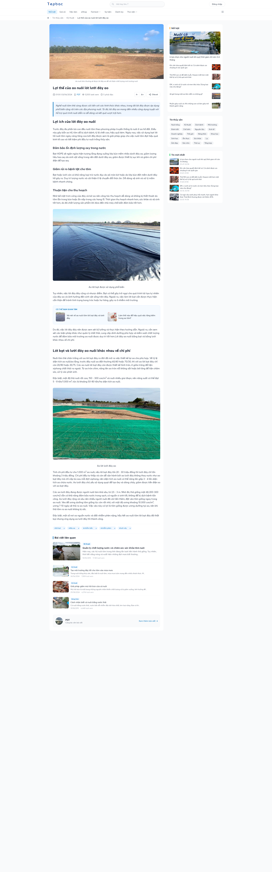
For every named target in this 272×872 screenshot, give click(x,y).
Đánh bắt (175, 129)
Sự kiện (108, 12)
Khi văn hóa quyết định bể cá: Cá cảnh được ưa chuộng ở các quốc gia (188, 66)
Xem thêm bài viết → (148, 621)
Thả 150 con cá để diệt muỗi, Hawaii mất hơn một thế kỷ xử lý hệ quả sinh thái (189, 76)
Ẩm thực (186, 138)
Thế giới (190, 134)
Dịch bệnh (199, 125)
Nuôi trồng (175, 125)
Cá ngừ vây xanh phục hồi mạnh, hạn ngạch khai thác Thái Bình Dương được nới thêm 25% (199, 196)
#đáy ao (72, 528)
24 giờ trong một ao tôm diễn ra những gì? (186, 94)
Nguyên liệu (199, 129)
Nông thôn (202, 134)
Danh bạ (119, 12)
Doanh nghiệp (176, 134)
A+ (142, 94)
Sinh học (174, 138)
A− (137, 94)
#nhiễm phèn (106, 528)
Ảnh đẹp (174, 143)
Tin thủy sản (57, 18)
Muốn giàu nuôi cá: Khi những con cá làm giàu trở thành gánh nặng (189, 105)
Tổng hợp (208, 143)
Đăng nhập (217, 4)
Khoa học (214, 134)
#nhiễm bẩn (88, 528)
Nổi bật (52, 12)
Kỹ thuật (70, 18)
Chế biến (186, 129)
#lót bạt (58, 528)
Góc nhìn (185, 143)
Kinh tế (211, 129)
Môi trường (212, 125)
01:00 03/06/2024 (64, 94)
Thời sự (197, 143)
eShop (84, 12)
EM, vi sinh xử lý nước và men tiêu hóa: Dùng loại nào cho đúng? (189, 85)
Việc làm (73, 12)
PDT (78, 94)
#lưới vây (123, 528)
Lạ (207, 138)
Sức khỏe (197, 138)
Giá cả (62, 12)
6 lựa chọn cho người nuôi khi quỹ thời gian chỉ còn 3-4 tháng (200, 160)
